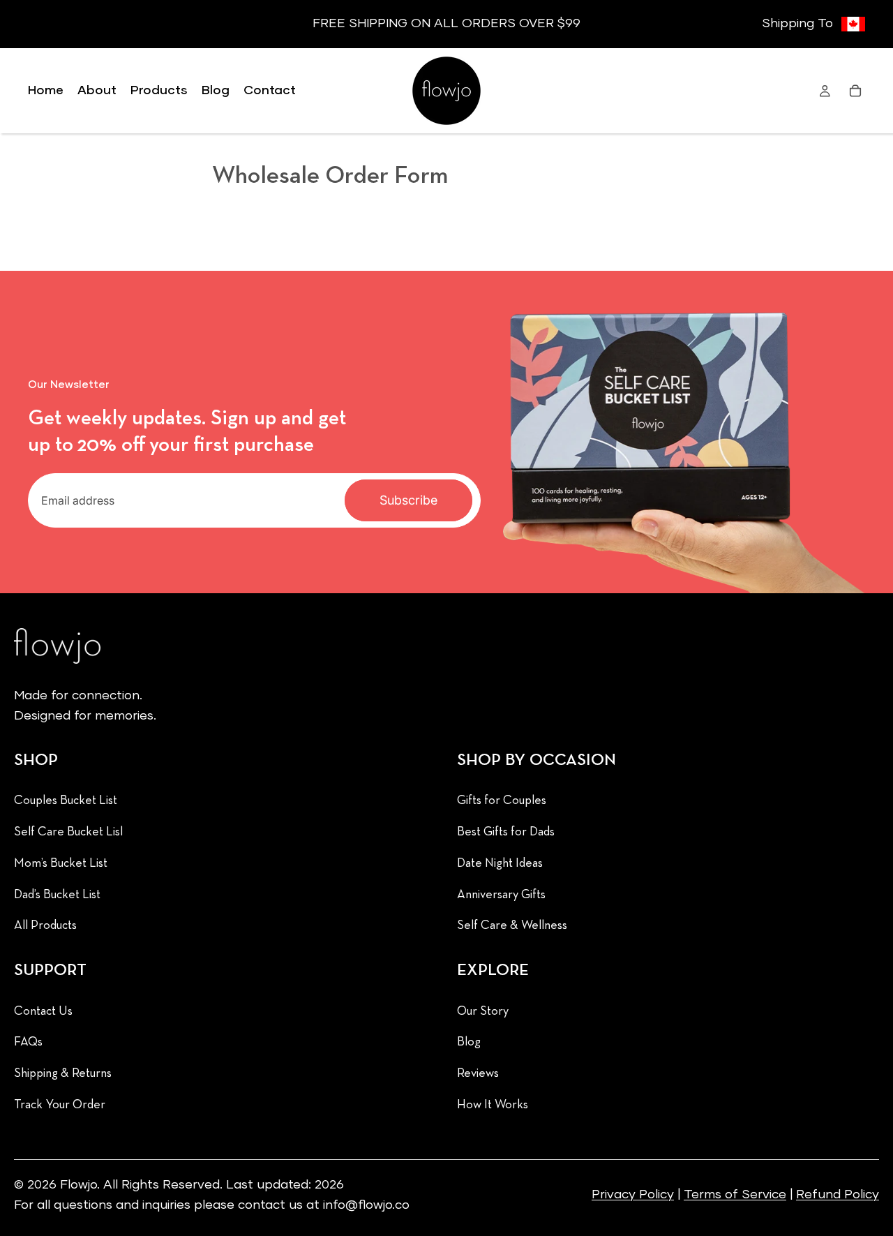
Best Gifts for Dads (506, 832)
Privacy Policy (633, 1195)
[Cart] (855, 90)
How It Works (492, 1105)
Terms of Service (735, 1195)
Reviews (478, 1074)
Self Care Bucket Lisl (68, 832)
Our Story (483, 1011)
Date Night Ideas (500, 863)
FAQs (28, 1042)
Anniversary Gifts (501, 894)
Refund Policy (837, 1195)
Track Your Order (59, 1105)
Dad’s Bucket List (57, 894)
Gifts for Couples (501, 801)
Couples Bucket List (65, 801)
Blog (469, 1042)
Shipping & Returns (63, 1074)
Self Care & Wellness (512, 926)
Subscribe (408, 500)
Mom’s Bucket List (60, 863)
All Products (45, 926)
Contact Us (43, 1011)
